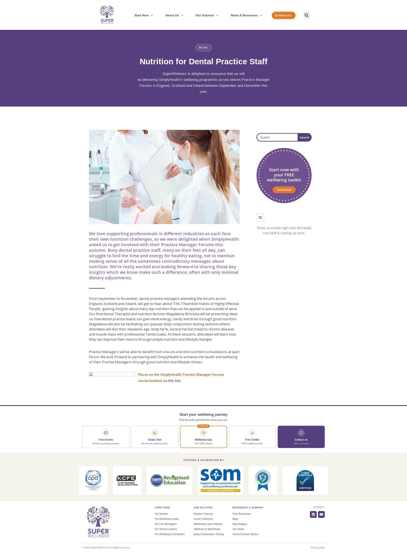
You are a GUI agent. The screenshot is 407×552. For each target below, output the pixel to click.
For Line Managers (166, 524)
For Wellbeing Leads (167, 518)
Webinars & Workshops (207, 529)
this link (174, 380)
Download (284, 190)
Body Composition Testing (209, 534)
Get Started (161, 513)
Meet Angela (240, 524)
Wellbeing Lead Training (208, 524)
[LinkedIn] (313, 514)
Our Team (238, 529)
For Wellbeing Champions (170, 534)
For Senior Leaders (166, 529)
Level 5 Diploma (203, 518)
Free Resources (242, 513)
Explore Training (203, 513)
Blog (235, 518)
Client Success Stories (245, 534)
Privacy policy (317, 547)
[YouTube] (321, 514)
